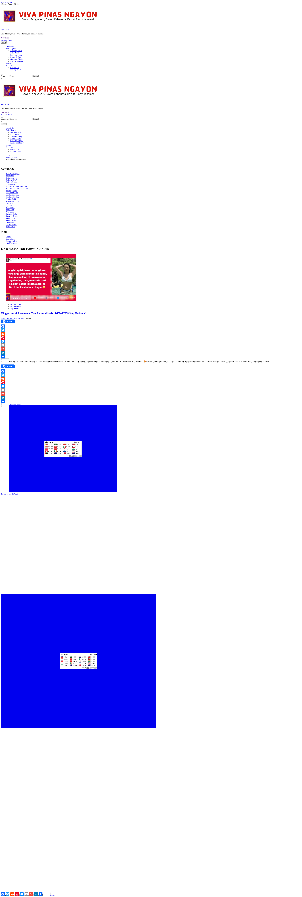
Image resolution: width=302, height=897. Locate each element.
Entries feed (10, 239)
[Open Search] (2, 74)
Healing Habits (11, 199)
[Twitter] (151, 330)
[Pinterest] (151, 338)
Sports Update (15, 57)
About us (9, 66)
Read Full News (15, 404)
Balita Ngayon (11, 49)
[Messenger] (151, 341)
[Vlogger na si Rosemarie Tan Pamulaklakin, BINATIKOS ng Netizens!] (41, 300)
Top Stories (10, 46)
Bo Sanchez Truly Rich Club (16, 186)
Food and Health (12, 193)
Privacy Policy (15, 70)
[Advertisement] (72, 511)
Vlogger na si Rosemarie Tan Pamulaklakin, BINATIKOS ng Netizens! (43, 313)
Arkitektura (10, 176)
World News (10, 227)
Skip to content (6, 2)
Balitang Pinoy (11, 182)
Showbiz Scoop (16, 55)
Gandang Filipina (16, 59)
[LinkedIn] (151, 353)
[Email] (151, 345)
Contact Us (14, 68)
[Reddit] (151, 334)
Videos (8, 63)
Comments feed (11, 241)
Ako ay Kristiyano (12, 174)
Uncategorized (11, 225)
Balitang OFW (11, 180)
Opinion (9, 205)
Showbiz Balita (11, 214)
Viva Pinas (5, 30)
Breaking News (16, 51)
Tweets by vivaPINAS (9, 494)
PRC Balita (14, 53)
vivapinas (4, 318)
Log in (8, 237)
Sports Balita (10, 218)
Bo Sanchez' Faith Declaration (17, 188)
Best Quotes (10, 184)
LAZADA (10, 203)
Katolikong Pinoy (17, 61)
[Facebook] (151, 326)
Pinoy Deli (10, 210)
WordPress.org (11, 243)
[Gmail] (151, 349)
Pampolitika (10, 208)
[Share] (151, 356)
